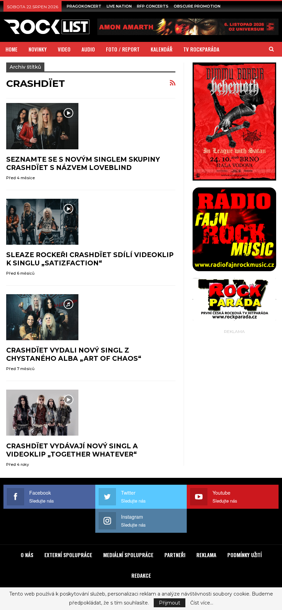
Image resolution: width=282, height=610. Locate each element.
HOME (12, 49)
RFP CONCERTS (153, 6)
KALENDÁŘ (161, 49)
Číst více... (201, 602)
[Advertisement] (234, 370)
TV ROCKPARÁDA (201, 49)
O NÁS (27, 555)
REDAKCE (141, 575)
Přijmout (169, 603)
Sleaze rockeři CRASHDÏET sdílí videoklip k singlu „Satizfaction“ (90, 259)
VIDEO (64, 49)
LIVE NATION (119, 6)
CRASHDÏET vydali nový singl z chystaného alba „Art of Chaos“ (73, 354)
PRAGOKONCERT (84, 6)
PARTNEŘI (174, 555)
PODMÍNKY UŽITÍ (244, 555)
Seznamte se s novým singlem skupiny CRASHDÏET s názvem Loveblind (83, 164)
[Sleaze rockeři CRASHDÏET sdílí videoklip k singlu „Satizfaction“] (42, 222)
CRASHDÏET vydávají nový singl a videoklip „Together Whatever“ (72, 450)
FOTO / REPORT (123, 49)
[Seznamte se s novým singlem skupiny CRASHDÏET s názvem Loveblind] (42, 126)
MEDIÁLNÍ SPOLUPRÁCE (128, 555)
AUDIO (88, 49)
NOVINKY (38, 49)
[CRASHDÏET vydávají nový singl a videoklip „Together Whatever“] (42, 413)
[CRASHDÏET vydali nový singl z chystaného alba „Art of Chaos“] (42, 317)
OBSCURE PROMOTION (197, 6)
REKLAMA (206, 555)
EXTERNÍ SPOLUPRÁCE (68, 555)
